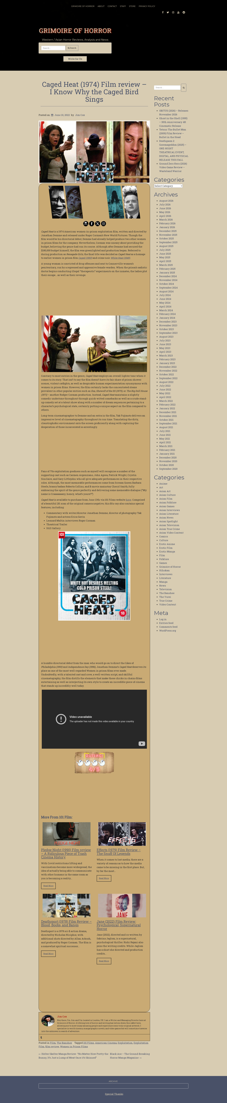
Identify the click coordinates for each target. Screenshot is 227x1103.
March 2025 (166, 265)
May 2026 (164, 212)
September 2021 (168, 423)
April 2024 (165, 306)
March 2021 (165, 446)
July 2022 (165, 385)
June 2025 (165, 253)
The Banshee (64, 1042)
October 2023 (166, 329)
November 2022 (168, 370)
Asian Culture (167, 494)
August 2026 (166, 200)
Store (132, 6)
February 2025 (167, 268)
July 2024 (165, 295)
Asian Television (169, 525)
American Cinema (106, 1042)
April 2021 (165, 442)
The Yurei (165, 596)
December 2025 (168, 231)
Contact (112, 6)
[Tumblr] (41, 1037)
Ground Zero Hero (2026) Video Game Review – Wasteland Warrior (173, 167)
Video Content (167, 604)
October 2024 (166, 283)
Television (165, 589)
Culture (163, 540)
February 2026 (167, 223)
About (101, 6)
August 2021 (166, 427)
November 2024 (168, 280)
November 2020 (168, 461)
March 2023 (166, 355)
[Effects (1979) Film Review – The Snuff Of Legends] (122, 843)
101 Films (88, 1042)
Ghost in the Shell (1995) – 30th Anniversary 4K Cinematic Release (173, 122)
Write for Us (75, 58)
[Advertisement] (94, 297)
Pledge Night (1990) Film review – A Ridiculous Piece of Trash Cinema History (66, 853)
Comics (163, 536)
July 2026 (165, 204)
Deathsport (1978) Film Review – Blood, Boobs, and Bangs (66, 923)
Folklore (164, 559)
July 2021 (164, 431)
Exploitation (125, 1042)
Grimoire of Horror (75, 30)
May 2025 (164, 257)
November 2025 (168, 234)
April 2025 (165, 261)
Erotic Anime (167, 544)
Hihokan (164, 570)
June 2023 (165, 344)
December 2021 (167, 412)
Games (163, 562)
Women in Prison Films (74, 1046)
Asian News (166, 517)
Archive (113, 1081)
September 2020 (168, 468)
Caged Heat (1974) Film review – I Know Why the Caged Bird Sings (94, 92)
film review (52, 1046)
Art (161, 487)
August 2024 (166, 291)
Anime (163, 483)
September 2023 (168, 332)
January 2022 (167, 408)
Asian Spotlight (168, 521)
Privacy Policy (147, 6)
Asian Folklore (167, 502)
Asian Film (165, 498)
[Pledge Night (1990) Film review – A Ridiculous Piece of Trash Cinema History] (67, 843)
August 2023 (166, 336)
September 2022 (168, 378)
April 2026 (165, 215)
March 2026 (166, 219)
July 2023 (165, 340)
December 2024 (168, 276)
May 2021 (164, 438)
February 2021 (167, 449)
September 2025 (168, 242)
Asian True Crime (169, 529)
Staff (123, 6)
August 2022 (166, 382)
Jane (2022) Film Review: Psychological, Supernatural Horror (119, 925)
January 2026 (167, 227)
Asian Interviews (169, 510)
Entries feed (166, 623)
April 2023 (165, 351)
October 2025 (166, 238)
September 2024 (168, 287)
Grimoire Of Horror (82, 6)
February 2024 (167, 314)
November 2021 (168, 416)
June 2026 (165, 208)
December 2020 (168, 457)
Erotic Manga (167, 551)
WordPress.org (167, 630)
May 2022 (164, 393)
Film (53, 1042)
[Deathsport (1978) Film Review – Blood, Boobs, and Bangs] (67, 915)
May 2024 (164, 302)
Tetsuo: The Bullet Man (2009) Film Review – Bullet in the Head (172, 133)
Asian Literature (169, 513)
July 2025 (165, 249)
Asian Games (166, 506)
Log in (163, 619)
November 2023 (168, 325)
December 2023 (168, 321)
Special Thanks (114, 1094)
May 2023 (164, 348)
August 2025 (166, 246)
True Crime (165, 600)
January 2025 (167, 272)
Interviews (165, 574)
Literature (165, 578)
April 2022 (165, 397)
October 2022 (166, 374)
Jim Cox (80, 115)
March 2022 (166, 400)
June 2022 (165, 389)
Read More (48, 885)
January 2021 (167, 453)
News (162, 585)
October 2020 (166, 465)
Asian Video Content (171, 532)
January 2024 (167, 317)
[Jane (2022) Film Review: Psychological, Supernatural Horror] (122, 915)
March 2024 (166, 310)
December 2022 (168, 366)
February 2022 (167, 404)
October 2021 (166, 419)
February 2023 (167, 359)
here (128, 499)
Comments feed (168, 626)
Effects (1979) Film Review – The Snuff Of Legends (119, 852)
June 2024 (165, 298)
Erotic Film (165, 547)
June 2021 (165, 434)
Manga (163, 581)
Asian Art (165, 491)
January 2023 (167, 363)
